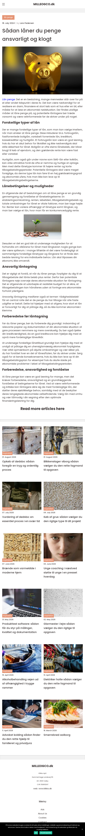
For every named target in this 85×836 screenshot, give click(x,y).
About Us (42, 813)
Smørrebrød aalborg (57, 735)
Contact (42, 821)
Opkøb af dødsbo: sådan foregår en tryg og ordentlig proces (20, 466)
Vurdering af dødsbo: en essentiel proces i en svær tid (21, 519)
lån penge (8, 17)
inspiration (7, 453)
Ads (42, 809)
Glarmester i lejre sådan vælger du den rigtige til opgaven (59, 628)
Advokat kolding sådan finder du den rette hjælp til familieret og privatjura (21, 739)
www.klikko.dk (45, 788)
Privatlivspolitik (46, 833)
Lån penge (8, 99)
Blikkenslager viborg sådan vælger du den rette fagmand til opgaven (63, 466)
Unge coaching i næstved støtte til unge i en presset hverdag (60, 572)
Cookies (42, 817)
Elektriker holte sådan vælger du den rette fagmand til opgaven (63, 683)
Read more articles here (42, 408)
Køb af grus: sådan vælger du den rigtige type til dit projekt (63, 519)
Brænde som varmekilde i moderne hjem (19, 570)
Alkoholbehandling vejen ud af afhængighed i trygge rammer (20, 683)
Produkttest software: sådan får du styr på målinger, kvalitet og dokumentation (20, 628)
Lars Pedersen (27, 23)
